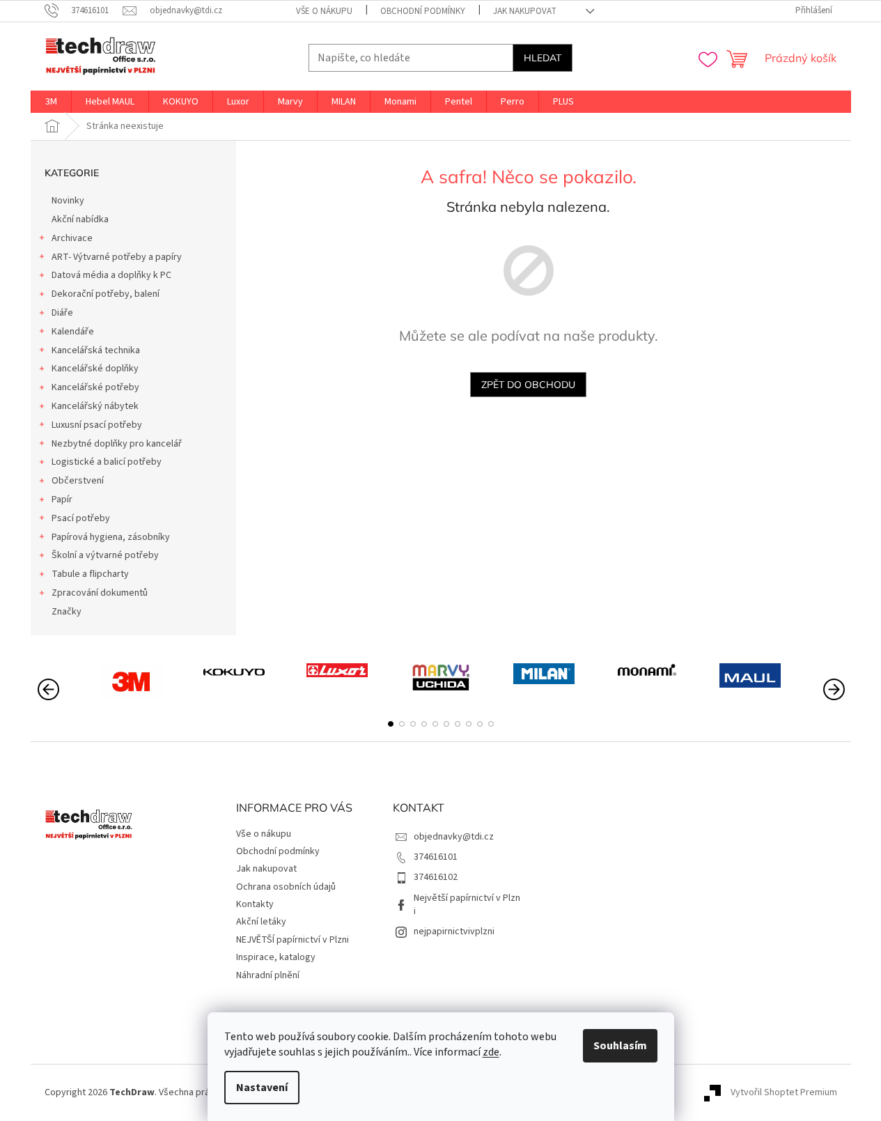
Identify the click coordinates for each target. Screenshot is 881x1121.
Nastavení (262, 1087)
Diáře (62, 313)
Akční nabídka (80, 219)
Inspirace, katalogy (275, 957)
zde (491, 1052)
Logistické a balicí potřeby (107, 462)
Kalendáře (73, 332)
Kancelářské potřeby (95, 387)
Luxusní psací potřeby (97, 425)
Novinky (68, 201)
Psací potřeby (81, 518)
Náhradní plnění (267, 975)
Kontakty (255, 904)
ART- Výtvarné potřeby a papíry (117, 257)
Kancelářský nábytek (95, 406)
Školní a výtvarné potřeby (105, 555)
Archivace (72, 238)
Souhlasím (620, 1045)
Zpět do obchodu (528, 384)
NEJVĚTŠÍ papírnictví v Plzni (292, 940)
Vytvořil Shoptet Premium (784, 1092)
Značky (66, 612)
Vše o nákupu (324, 11)
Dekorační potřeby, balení (105, 294)
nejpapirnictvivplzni (454, 931)
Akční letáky (261, 922)
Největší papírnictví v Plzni (467, 904)
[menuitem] (51, 102)
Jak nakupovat (524, 11)
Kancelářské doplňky (95, 369)
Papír (62, 500)
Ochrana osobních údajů (286, 887)
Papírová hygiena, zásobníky (111, 537)
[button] (390, 724)
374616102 (436, 877)
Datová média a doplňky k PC (111, 275)
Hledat (542, 58)
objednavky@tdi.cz (454, 837)
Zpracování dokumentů (100, 593)
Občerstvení (78, 481)
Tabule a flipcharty (90, 574)
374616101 (436, 857)
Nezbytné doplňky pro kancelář (117, 444)
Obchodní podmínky (422, 11)
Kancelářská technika (96, 350)
